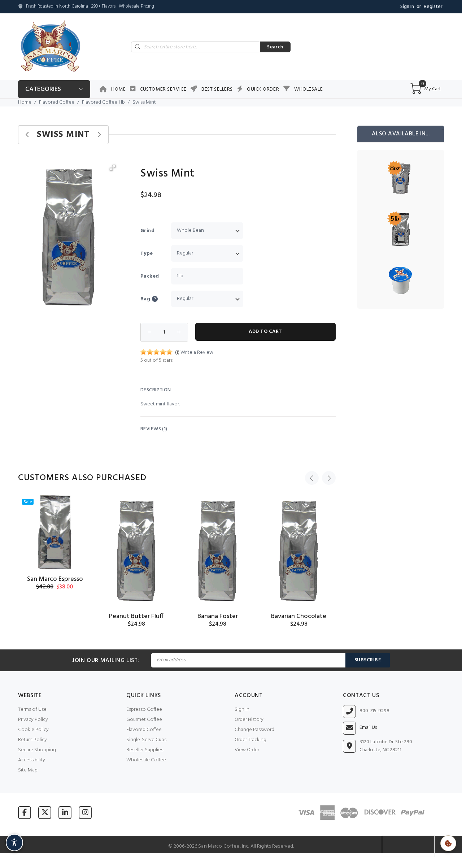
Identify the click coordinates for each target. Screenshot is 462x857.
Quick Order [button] (263, 89)
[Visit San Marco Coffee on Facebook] (24, 812)
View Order (247, 750)
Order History (249, 719)
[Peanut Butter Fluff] (136, 550)
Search (275, 47)
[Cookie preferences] (448, 843)
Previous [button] (312, 478)
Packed (149, 276)
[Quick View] (80, 507)
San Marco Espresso (55, 579)
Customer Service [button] (163, 89)
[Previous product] (27, 135)
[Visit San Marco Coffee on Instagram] (85, 812)
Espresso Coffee (144, 709)
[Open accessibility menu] (14, 842)
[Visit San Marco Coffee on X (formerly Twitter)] (44, 812)
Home (118, 89)
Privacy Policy (33, 719)
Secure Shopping (37, 750)
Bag (145, 299)
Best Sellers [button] (217, 89)
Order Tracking (250, 740)
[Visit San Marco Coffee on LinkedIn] (64, 812)
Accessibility (31, 760)
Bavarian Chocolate (298, 616)
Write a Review (196, 352)
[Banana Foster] (217, 550)
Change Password (254, 730)
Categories (43, 89)
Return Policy (32, 740)
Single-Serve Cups (146, 740)
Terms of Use (32, 709)
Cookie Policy (33, 730)
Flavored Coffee (56, 102)
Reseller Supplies (144, 750)
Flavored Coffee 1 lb (103, 102)
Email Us (368, 728)
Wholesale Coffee (146, 760)
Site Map (28, 770)
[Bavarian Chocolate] (299, 550)
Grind (147, 231)
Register (433, 6)
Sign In (407, 6)
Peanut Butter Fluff (136, 616)
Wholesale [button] (308, 89)
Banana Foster (217, 616)
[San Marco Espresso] (55, 532)
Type (146, 253)
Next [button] (329, 478)
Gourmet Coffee (144, 719)
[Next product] (99, 135)
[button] (112, 168)
